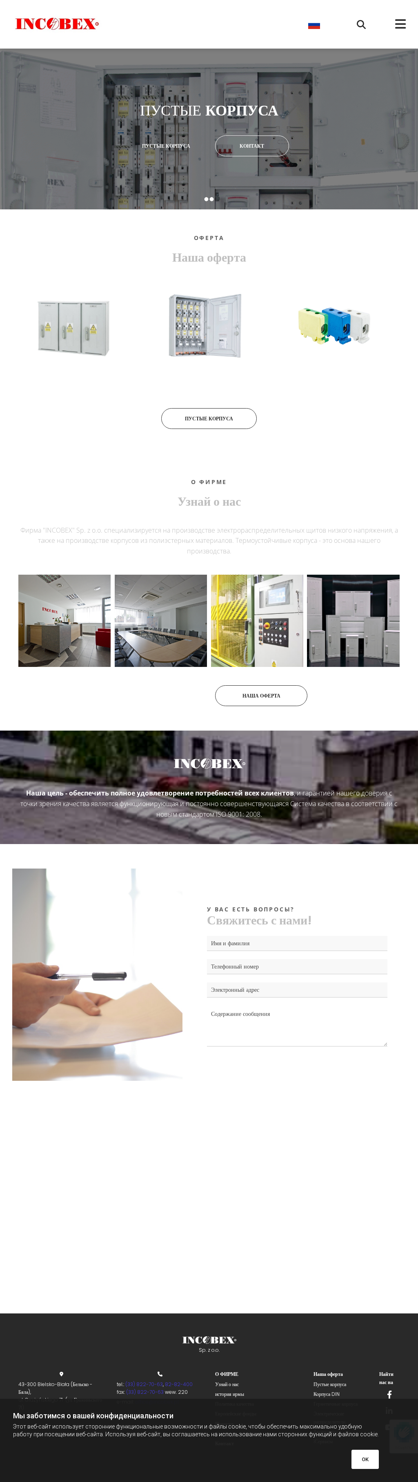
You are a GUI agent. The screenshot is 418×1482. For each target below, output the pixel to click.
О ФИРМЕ (226, 1374)
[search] (361, 24)
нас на (386, 1382)
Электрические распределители (204, 382)
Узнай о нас (227, 1384)
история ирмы (229, 1394)
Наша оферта (328, 1374)
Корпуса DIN (327, 1394)
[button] (392, 24)
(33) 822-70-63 (144, 1384)
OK (365, 1459)
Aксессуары (336, 382)
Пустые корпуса (74, 382)
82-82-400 (179, 1384)
